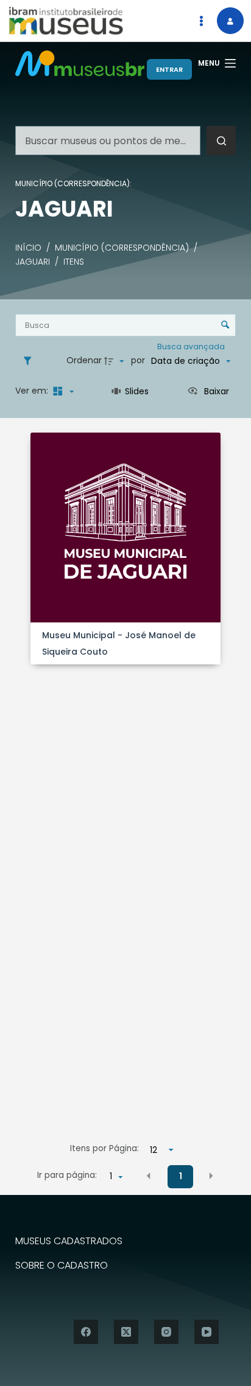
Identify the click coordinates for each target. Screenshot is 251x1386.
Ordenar (84, 360)
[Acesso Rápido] (201, 21)
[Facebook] (86, 1332)
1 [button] (180, 1176)
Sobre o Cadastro (61, 1265)
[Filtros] (30, 361)
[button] (148, 1175)
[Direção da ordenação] (116, 361)
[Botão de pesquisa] (221, 140)
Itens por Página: (104, 1148)
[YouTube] (206, 1332)
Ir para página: (67, 1175)
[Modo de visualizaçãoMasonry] (62, 391)
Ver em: (33, 391)
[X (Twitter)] (126, 1332)
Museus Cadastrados (68, 1241)
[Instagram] (166, 1332)
